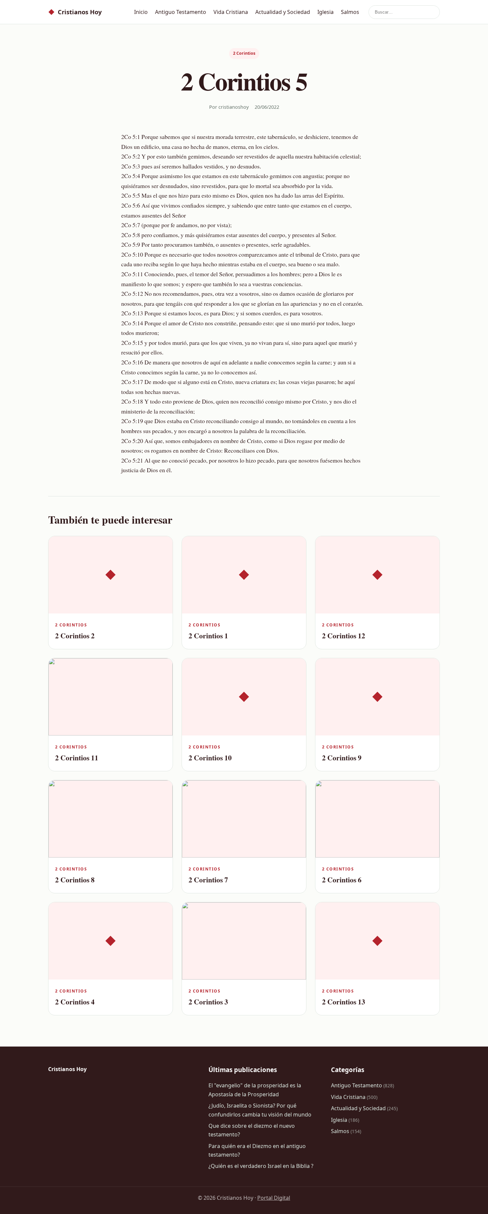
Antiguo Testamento (180, 12)
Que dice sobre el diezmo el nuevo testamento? (251, 1130)
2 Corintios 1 (208, 635)
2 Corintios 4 (75, 1001)
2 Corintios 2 (75, 635)
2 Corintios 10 (210, 757)
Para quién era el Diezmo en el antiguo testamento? (257, 1150)
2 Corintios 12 (343, 635)
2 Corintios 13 (343, 1001)
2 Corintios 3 (208, 1001)
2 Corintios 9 (342, 757)
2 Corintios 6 (342, 879)
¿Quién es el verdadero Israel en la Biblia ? (260, 1166)
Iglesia (325, 12)
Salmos (350, 12)
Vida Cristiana (230, 12)
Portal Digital (273, 1197)
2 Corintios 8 (75, 879)
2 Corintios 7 (208, 879)
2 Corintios (244, 53)
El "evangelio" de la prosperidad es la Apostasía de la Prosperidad (254, 1090)
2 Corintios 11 (76, 757)
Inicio (141, 12)
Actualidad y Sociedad (282, 12)
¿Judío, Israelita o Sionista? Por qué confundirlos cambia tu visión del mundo (259, 1110)
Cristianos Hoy (75, 12)
